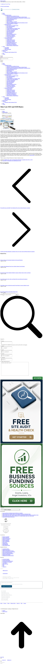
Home (1, 603)
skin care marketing (13, 160)
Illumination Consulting (6, 160)
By (22, 159)
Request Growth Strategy (6, 586)
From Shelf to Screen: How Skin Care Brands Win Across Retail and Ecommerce (13, 279)
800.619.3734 (5, 570)
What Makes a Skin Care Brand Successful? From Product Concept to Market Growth (14, 285)
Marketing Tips (6, 159)
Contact (24, 603)
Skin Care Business (13, 159)
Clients (8, 603)
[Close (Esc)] (0, 662)
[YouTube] (41, 604)
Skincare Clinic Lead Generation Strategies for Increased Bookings (11, 260)
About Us (18, 603)
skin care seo (19, 160)
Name (2, 346)
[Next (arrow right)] (1, 663)
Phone (2, 341)
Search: (1, 294)
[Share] (1, 662)
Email (2, 349)
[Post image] (3, 259)
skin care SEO (31, 155)
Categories (2, 509)
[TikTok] (42, 604)
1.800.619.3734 (5, 4)
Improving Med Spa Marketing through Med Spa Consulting (13, 513)
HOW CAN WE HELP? (5, 361)
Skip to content (2, 0)
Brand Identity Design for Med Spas (9, 516)
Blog (21, 603)
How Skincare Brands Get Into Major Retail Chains (9, 291)
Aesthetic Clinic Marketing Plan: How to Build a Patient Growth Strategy (12, 266)
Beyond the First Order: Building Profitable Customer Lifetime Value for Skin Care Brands (15, 272)
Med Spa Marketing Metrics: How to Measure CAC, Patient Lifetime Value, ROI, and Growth (18, 515)
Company (3, 357)
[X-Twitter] (40, 604)
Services (4, 603)
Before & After (13, 603)
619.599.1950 (5, 573)
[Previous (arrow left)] (0, 663)
